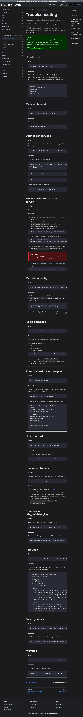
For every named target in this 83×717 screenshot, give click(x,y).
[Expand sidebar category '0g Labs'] (22, 12)
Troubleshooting (8, 38)
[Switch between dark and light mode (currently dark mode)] (66, 5)
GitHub (50, 4)
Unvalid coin (74, 10)
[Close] (81, 1)
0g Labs (4, 12)
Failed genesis (74, 43)
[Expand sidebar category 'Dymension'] (22, 26)
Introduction (29, 4)
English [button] (61, 4)
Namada (4, 52)
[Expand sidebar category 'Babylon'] (22, 18)
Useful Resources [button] (8, 44)
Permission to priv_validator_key (75, 37)
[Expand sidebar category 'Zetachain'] (22, 73)
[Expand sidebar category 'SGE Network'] (22, 61)
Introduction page (37, 48)
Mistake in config (75, 23)
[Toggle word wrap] (62, 150)
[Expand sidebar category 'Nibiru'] (22, 55)
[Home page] (27, 10)
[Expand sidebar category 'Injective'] (22, 47)
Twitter (32, 707)
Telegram (33, 704)
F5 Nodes (59, 704)
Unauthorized (74, 32)
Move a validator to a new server (76, 20)
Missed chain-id (75, 13)
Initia (3, 32)
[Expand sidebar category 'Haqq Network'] (22, 29)
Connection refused (74, 16)
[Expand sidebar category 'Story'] (22, 67)
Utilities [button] (4, 76)
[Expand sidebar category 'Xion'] (22, 70)
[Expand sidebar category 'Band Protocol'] (22, 21)
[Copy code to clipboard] (65, 66)
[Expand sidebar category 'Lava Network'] (22, 50)
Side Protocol (6, 64)
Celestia (4, 23)
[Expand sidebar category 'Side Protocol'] (22, 64)
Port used (73, 41)
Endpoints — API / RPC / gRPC (13, 35)
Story (3, 67)
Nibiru (4, 55)
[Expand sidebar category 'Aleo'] (22, 15)
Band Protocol (6, 20)
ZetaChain (7, 709)
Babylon (4, 18)
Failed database (75, 25)
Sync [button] (4, 41)
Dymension (5, 26)
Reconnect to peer (76, 34)
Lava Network (6, 50)
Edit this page (32, 682)
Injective (4, 47)
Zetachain (5, 73)
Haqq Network (6, 29)
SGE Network (6, 61)
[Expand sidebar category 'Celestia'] (22, 23)
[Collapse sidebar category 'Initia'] (22, 32)
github (48, 1)
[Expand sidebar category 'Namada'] (22, 53)
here (53, 489)
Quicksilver (5, 58)
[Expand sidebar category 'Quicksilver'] (22, 58)
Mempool (73, 45)
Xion (3, 70)
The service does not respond (75, 29)
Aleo (3, 15)
